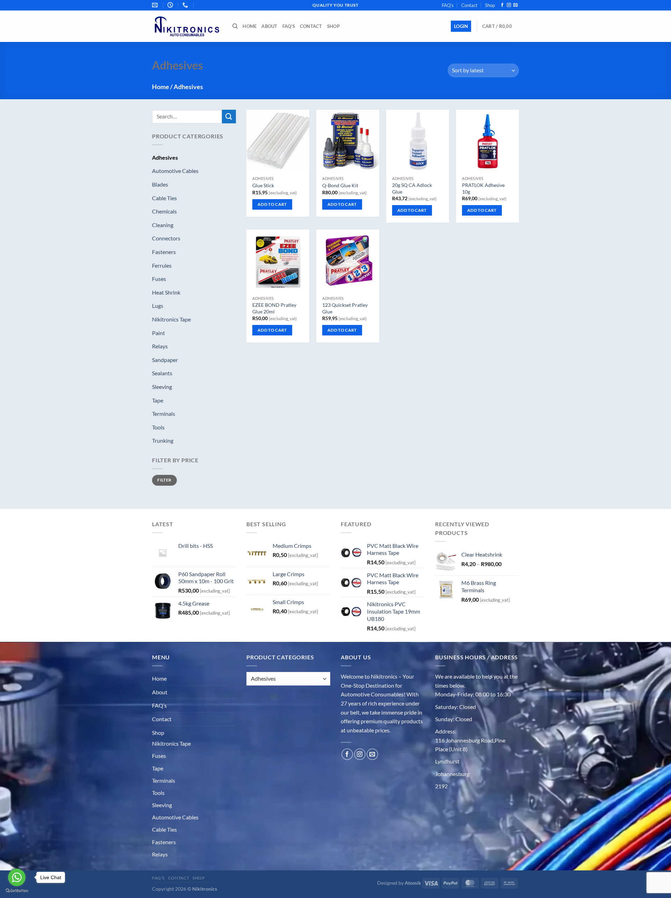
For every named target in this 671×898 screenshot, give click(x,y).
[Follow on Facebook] (502, 5)
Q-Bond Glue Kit (340, 185)
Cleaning (162, 225)
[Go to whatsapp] (17, 877)
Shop (490, 5)
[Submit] (229, 116)
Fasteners (164, 251)
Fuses (159, 278)
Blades (160, 184)
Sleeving (162, 386)
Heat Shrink (166, 292)
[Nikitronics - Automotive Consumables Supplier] (187, 26)
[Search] (235, 26)
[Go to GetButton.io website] (17, 891)
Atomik (413, 883)
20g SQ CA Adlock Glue (412, 188)
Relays (160, 346)
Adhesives (165, 157)
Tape (157, 400)
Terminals (163, 413)
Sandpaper (165, 359)
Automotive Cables (175, 170)
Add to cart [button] (272, 204)
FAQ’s (448, 5)
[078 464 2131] (199, 2)
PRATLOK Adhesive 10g (483, 188)
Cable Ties (164, 198)
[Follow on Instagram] (509, 5)
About (269, 26)
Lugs (157, 305)
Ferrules (162, 265)
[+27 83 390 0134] (186, 5)
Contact (469, 5)
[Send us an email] (515, 5)
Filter (164, 480)
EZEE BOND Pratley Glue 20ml (274, 308)
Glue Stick (263, 185)
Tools (158, 427)
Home (250, 26)
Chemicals (164, 211)
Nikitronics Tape (171, 319)
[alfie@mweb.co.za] (155, 5)
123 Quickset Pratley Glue (345, 308)
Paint (158, 332)
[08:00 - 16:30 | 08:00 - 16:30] (171, 5)
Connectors (166, 238)
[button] (461, 26)
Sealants (162, 373)
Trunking (162, 440)
